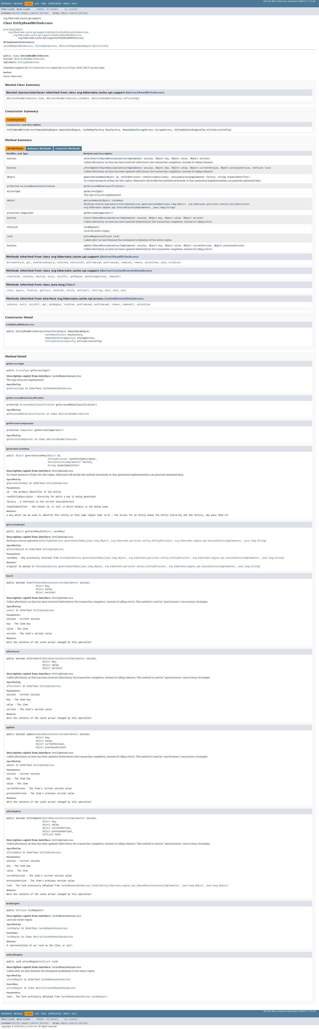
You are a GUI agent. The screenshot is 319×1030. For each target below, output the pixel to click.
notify (70, 290)
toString (97, 290)
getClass (45, 290)
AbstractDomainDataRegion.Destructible (83, 46)
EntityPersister (131, 177)
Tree (43, 3)
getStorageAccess (95, 276)
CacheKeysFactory (93, 129)
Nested (16, 13)
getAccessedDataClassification (103, 186)
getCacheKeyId (92, 200)
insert (88, 218)
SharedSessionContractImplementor (121, 158)
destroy (40, 276)
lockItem (62, 262)
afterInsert (91, 158)
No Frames (52, 9)
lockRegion (90, 227)
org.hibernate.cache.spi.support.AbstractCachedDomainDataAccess (48, 32)
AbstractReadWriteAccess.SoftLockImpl (115, 98)
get (28, 262)
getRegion (76, 276)
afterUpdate (91, 167)
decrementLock (15, 262)
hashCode (58, 290)
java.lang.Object (12, 29)
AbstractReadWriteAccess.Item (25, 98)
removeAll (115, 276)
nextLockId (77, 262)
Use (37, 3)
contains (27, 276)
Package (18, 3)
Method (44, 13)
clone (9, 290)
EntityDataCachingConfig (189, 129)
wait (107, 290)
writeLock (175, 262)
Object (159, 158)
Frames (40, 9)
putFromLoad (93, 262)
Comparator (27, 213)
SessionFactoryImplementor (188, 177)
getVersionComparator (97, 213)
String (222, 177)
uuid (163, 262)
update (88, 245)
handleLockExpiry (43, 262)
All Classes (71, 9)
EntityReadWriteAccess (21, 129)
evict (51, 276)
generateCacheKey (94, 177)
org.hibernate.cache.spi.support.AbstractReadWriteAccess (47, 35)
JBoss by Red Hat (28, 1026)
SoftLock (258, 167)
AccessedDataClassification (37, 186)
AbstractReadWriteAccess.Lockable (67, 98)
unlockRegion (92, 236)
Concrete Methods (67, 148)
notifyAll (83, 290)
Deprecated (54, 3)
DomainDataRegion (46, 129)
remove (138, 262)
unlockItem (151, 262)
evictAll (62, 276)
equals (20, 290)
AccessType (13, 191)
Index (66, 3)
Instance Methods (39, 148)
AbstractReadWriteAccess (29, 59)
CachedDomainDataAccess (18, 46)
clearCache (13, 276)
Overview (6, 3)
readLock (126, 262)
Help (74, 3)
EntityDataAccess (45, 46)
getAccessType (92, 191)
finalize (31, 290)
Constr (34, 13)
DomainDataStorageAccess (138, 129)
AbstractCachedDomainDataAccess (126, 270)
